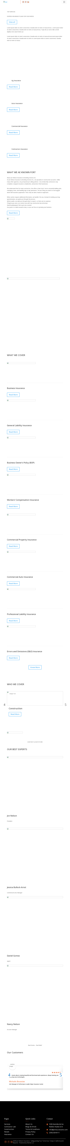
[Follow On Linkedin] (28, 2)
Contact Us (29, 1134)
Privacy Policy (30, 1132)
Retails (6, 1132)
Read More (13, 87)
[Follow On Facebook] (26, 2)
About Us (28, 1124)
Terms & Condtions (32, 1129)
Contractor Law (10, 1127)
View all (12, 22)
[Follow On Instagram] (23, 2)
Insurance (7, 1134)
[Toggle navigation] (64, 2)
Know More (35, 667)
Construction (9, 1129)
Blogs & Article (30, 1127)
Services (7, 1124)
